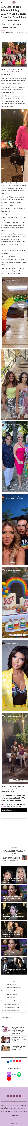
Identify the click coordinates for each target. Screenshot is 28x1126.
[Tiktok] (17, 1096)
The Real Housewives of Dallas (9, 991)
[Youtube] (9, 1077)
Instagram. (21, 804)
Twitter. (19, 807)
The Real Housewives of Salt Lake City (11, 1014)
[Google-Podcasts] (14, 1073)
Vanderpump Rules (6, 1017)
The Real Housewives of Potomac (10, 1010)
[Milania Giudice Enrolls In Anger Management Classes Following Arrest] (14, 911)
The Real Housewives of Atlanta (9, 984)
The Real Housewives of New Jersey (10, 1000)
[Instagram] (14, 1096)
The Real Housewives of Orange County (11, 1007)
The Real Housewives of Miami (9, 997)
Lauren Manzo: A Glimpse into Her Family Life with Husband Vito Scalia (18, 1039)
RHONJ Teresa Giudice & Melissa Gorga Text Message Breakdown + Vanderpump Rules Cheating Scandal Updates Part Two (18, 1030)
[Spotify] (19, 1073)
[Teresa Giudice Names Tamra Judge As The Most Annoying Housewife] (14, 929)
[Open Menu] (1, 2)
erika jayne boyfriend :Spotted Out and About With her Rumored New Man (18, 1048)
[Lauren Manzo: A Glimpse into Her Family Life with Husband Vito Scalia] (5, 1040)
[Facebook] (8, 1096)
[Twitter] (11, 1096)
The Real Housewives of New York (10, 1004)
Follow (3, 804)
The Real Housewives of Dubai (9, 994)
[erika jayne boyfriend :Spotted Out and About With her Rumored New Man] (5, 1048)
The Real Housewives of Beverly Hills (11, 987)
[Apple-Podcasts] (9, 1073)
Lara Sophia (10, 32)
